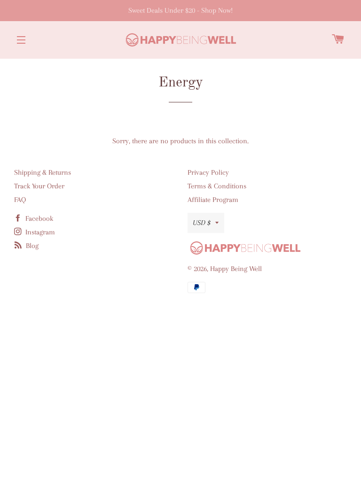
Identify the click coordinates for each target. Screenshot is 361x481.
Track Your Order (39, 186)
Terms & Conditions (217, 186)
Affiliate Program (213, 199)
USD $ (202, 222)
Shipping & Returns (42, 172)
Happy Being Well (236, 268)
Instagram (39, 232)
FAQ (20, 199)
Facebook (38, 218)
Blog (31, 245)
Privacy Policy (208, 172)
